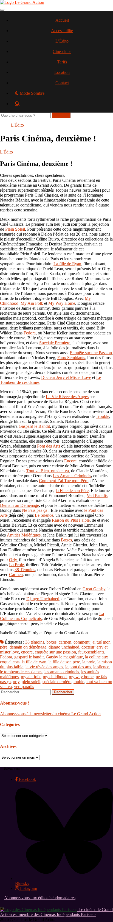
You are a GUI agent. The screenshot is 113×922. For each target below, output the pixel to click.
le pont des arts (78, 666)
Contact (62, 82)
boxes (51, 642)
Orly (13, 559)
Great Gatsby (94, 588)
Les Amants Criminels (72, 475)
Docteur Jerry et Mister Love (66, 377)
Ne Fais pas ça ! (36, 510)
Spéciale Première (54, 342)
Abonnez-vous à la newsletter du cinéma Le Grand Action (50, 713)
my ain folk (31, 676)
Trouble (102, 416)
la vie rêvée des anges (44, 666)
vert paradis (24, 686)
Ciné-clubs (62, 51)
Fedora (30, 333)
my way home (81, 676)
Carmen (16, 574)
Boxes (66, 540)
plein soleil (31, 681)
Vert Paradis (97, 495)
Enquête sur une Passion (91, 352)
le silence (101, 666)
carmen (65, 642)
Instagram (28, 888)
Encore (70, 461)
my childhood (55, 676)
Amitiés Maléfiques (24, 535)
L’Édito (62, 41)
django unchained (64, 647)
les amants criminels (61, 671)
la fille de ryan (34, 662)
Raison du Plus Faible (71, 520)
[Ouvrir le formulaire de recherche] (62, 106)
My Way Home (61, 303)
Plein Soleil (15, 229)
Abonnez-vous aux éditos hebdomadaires (39, 897)
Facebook (27, 779)
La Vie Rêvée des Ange (66, 396)
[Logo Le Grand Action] (22, 2)
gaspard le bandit (29, 657)
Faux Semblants (71, 357)
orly (16, 681)
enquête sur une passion (55, 652)
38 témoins (34, 642)
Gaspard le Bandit (34, 426)
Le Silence (44, 515)
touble (79, 681)
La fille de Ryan (67, 263)
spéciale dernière (57, 681)
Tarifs (62, 62)
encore (27, 652)
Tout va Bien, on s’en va (47, 470)
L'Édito (17, 125)
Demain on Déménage (19, 505)
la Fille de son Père (72, 490)
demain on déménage (28, 647)
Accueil (62, 20)
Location (62, 72)
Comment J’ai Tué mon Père (63, 480)
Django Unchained (42, 598)
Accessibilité (62, 30)
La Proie (16, 564)
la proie (88, 662)
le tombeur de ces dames (21, 671)
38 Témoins (25, 569)
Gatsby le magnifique (64, 657)
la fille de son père (64, 662)
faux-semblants (91, 652)
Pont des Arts (48, 446)
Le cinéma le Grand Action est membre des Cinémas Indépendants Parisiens (56, 912)
